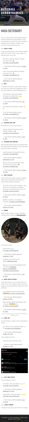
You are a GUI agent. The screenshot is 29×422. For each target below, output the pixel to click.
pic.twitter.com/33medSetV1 (11, 306)
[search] (27, 13)
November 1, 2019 (8, 256)
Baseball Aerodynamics (12, 11)
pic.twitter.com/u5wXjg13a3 (17, 293)
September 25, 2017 (8, 159)
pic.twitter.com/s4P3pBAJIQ (11, 250)
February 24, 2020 (8, 207)
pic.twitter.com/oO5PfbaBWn (17, 201)
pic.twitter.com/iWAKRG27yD (11, 75)
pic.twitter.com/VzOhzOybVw (11, 396)
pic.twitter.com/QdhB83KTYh (11, 114)
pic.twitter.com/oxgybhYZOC (11, 270)
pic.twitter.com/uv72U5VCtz (11, 385)
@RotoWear (13, 267)
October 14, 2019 (7, 299)
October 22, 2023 (8, 334)
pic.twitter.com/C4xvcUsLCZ (11, 191)
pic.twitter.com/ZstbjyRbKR (10, 154)
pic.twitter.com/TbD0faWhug (13, 328)
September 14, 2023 (8, 391)
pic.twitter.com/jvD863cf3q (10, 98)
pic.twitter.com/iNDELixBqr (10, 166)
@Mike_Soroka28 (12, 261)
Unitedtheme (16, 419)
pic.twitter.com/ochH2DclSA (11, 133)
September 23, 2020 (9, 80)
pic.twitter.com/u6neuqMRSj (11, 62)
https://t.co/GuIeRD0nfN (9, 268)
